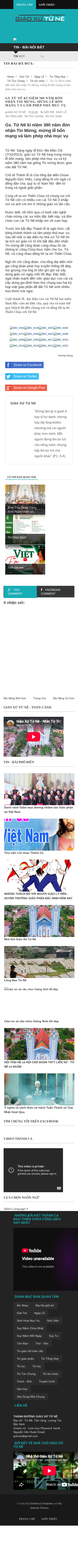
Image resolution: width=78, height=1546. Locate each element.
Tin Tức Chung (26, 1373)
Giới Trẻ (22, 1313)
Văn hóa (22, 1389)
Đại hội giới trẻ (45, 1305)
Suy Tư (53, 1335)
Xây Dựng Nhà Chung (31, 1396)
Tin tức (36, 1366)
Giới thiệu (47, 4)
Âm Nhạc (22, 1305)
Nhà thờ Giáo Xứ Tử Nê (20, 939)
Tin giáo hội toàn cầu (30, 1351)
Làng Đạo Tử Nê (15, 980)
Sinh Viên (53, 1320)
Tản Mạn (22, 1343)
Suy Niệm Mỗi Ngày (29, 1335)
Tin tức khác (50, 1373)
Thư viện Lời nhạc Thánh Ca (23, 852)
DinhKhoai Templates (41, 1503)
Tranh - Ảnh (24, 1381)
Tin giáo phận (25, 1358)
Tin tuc (21, 1366)
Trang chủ (24, 4)
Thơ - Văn (41, 1343)
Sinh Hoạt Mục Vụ (28, 1320)
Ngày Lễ (39, 1313)
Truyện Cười (47, 1381)
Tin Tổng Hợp (50, 1358)
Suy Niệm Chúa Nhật (30, 1328)
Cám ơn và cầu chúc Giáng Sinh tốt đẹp (31, 1021)
